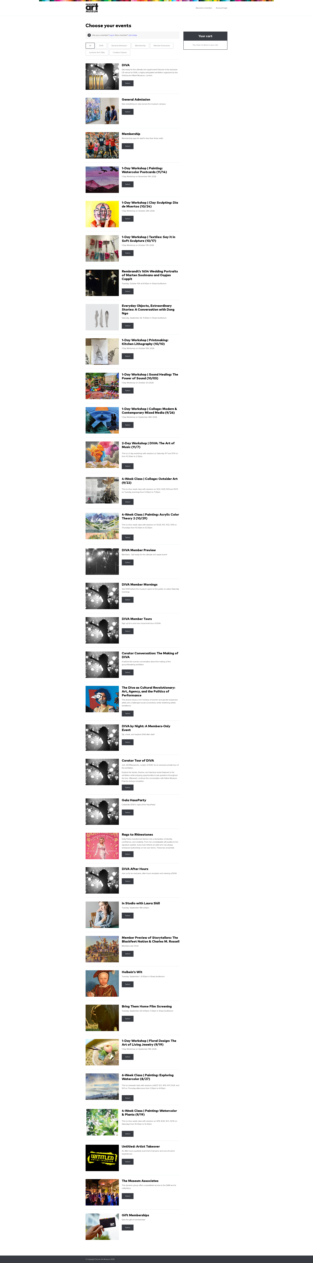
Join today (132, 35)
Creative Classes (120, 52)
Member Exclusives (162, 45)
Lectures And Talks (97, 52)
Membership (140, 45)
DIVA (101, 45)
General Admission (119, 45)
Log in (111, 35)
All (90, 45)
